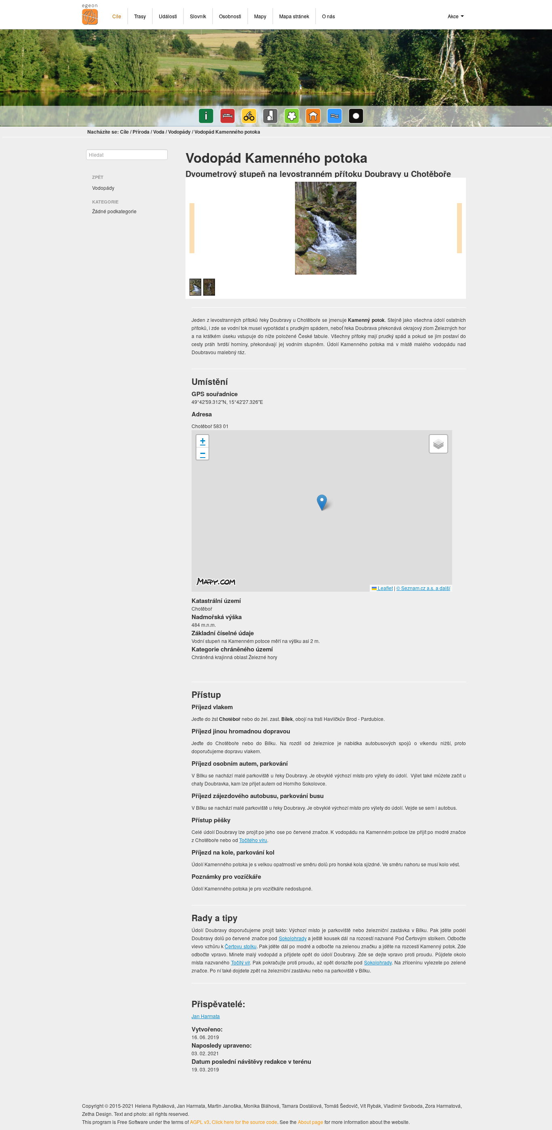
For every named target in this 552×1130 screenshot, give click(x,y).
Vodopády (179, 131)
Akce (454, 16)
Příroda (141, 131)
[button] (322, 502)
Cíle (116, 16)
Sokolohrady (293, 938)
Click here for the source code (244, 1121)
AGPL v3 (199, 1121)
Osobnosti (230, 16)
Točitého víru (253, 839)
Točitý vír (240, 962)
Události (168, 16)
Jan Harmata (206, 1015)
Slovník (198, 16)
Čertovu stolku (240, 946)
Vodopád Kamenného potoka (227, 131)
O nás (328, 16)
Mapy (260, 16)
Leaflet (385, 587)
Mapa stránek (294, 16)
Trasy (140, 16)
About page (310, 1121)
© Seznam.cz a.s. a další (423, 587)
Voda (158, 131)
